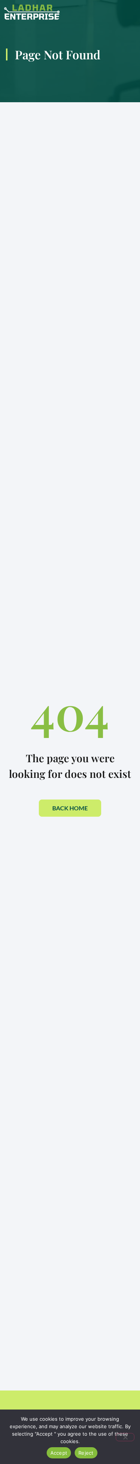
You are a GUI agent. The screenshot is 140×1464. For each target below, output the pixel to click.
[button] (105, 12)
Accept (59, 1453)
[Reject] (125, 1437)
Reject (86, 1453)
